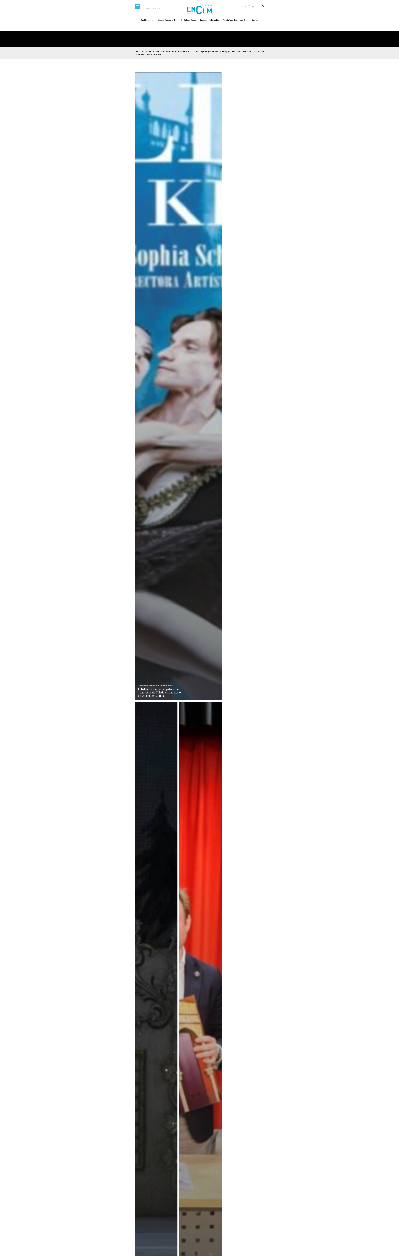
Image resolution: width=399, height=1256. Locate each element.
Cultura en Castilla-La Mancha (148, 685)
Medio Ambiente (215, 20)
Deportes (195, 20)
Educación (178, 20)
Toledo (170, 685)
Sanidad (161, 20)
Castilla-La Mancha (148, 20)
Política (247, 20)
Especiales (238, 20)
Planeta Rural (228, 20)
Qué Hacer (163, 685)
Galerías (254, 20)
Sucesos (203, 20)
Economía (169, 20)
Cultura (187, 20)
